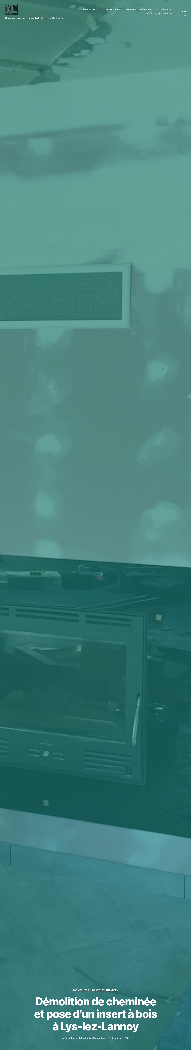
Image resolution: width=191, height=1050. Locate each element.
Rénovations (146, 9)
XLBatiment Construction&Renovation (87, 1038)
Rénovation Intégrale (104, 990)
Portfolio (97, 9)
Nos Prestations (114, 9)
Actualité (147, 13)
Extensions (131, 9)
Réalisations (81, 990)
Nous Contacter (163, 13)
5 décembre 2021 (120, 1038)
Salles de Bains (164, 9)
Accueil (86, 9)
